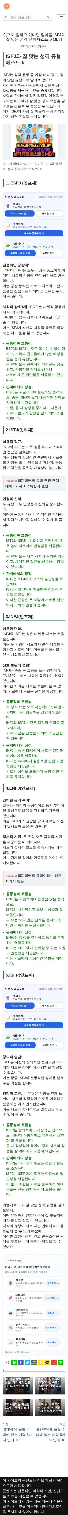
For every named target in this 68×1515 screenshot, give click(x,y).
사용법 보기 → (50, 253)
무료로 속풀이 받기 (20, 253)
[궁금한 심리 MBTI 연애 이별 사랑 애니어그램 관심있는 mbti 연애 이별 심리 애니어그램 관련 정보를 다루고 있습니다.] (7, 6)
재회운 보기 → (49, 213)
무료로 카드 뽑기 (19, 213)
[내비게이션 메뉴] (61, 17)
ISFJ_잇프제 (38, 46)
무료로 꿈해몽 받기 (34, 233)
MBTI (24, 46)
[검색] (48, 17)
